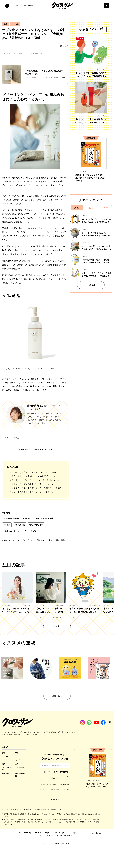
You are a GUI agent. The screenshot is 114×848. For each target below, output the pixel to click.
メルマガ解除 (55, 800)
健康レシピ (6, 773)
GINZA (45, 833)
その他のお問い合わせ (55, 809)
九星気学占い (20, 767)
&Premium (58, 833)
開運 (3, 764)
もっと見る (91, 285)
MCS (41, 835)
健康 (3, 753)
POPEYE (27, 833)
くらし (17, 756)
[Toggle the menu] (7, 6)
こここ (99, 833)
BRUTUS (20, 833)
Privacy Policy (68, 835)
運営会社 (29, 809)
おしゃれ (15, 24)
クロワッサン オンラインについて (13, 809)
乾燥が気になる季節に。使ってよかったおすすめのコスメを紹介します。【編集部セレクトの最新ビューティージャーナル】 (36, 474)
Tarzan (65, 833)
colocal (71, 833)
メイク (7, 525)
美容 (5, 24)
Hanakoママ (79, 833)
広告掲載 (59, 835)
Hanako (51, 833)
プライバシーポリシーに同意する (56, 772)
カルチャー (19, 760)
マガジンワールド (50, 835)
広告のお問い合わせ (39, 809)
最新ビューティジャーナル (15, 531)
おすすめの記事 (7, 768)
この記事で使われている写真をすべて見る (35, 449)
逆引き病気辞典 (20, 775)
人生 (16, 764)
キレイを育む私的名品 (46, 518)
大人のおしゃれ (36, 525)
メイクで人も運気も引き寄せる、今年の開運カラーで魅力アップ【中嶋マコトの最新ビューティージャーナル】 (36, 490)
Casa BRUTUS (36, 833)
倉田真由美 (20, 525)
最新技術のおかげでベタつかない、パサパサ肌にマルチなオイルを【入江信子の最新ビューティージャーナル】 (36, 482)
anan (13, 833)
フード (4, 760)
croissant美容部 (11, 518)
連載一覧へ (57, 696)
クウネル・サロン (90, 833)
